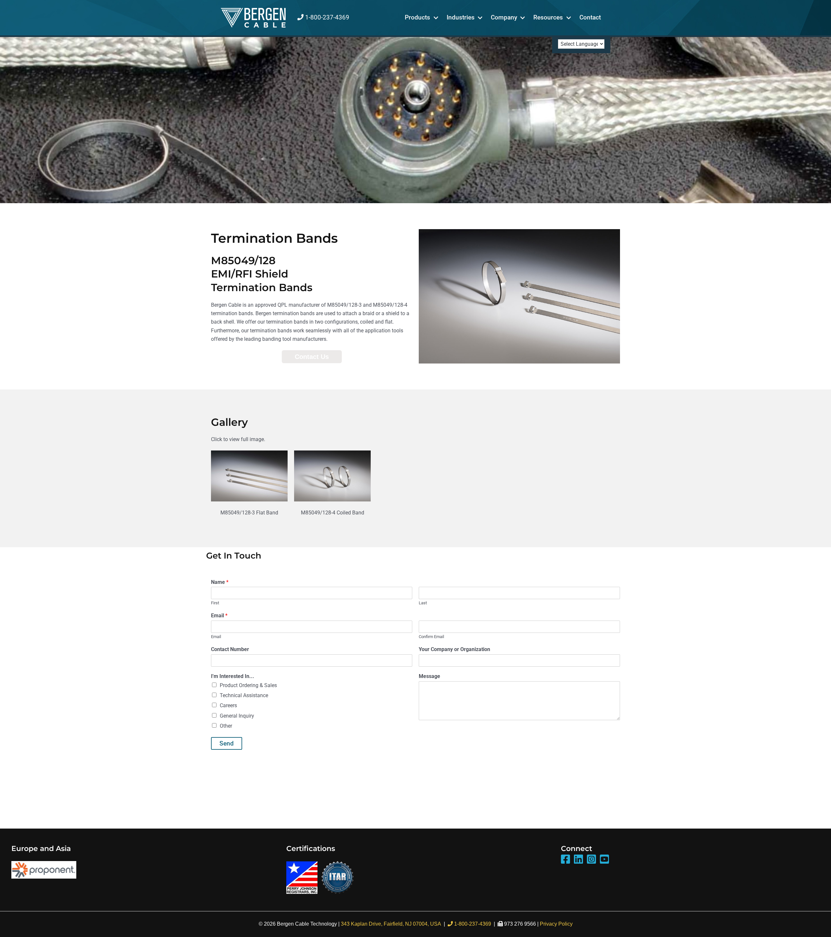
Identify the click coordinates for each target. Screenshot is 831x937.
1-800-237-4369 (326, 17)
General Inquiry (237, 716)
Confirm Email (431, 636)
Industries (461, 17)
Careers (228, 705)
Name (220, 582)
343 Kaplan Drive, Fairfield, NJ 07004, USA (391, 924)
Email (219, 615)
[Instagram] (591, 859)
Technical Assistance (244, 695)
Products (417, 17)
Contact (590, 17)
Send (226, 743)
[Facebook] (565, 859)
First (215, 602)
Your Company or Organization (454, 649)
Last (423, 602)
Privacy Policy (556, 924)
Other (226, 726)
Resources (548, 17)
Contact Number (230, 649)
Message (429, 676)
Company (504, 17)
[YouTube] (604, 859)
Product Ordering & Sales (248, 685)
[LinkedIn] (578, 859)
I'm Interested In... (232, 676)
